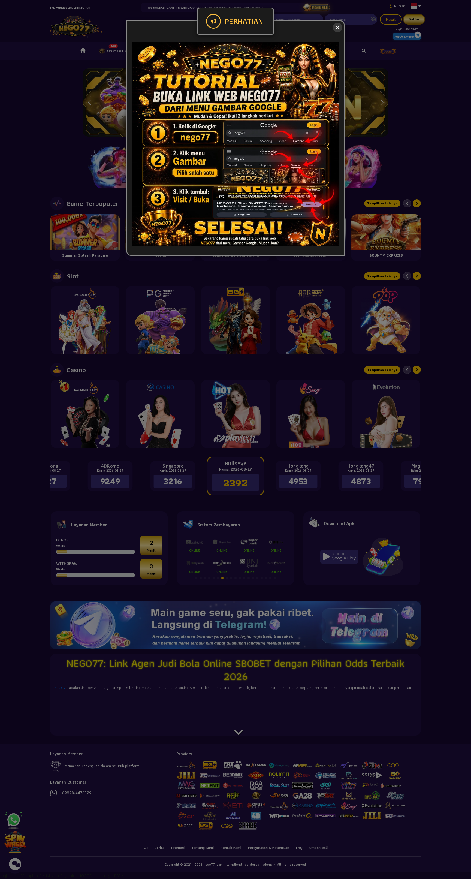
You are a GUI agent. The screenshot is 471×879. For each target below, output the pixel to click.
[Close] (337, 27)
